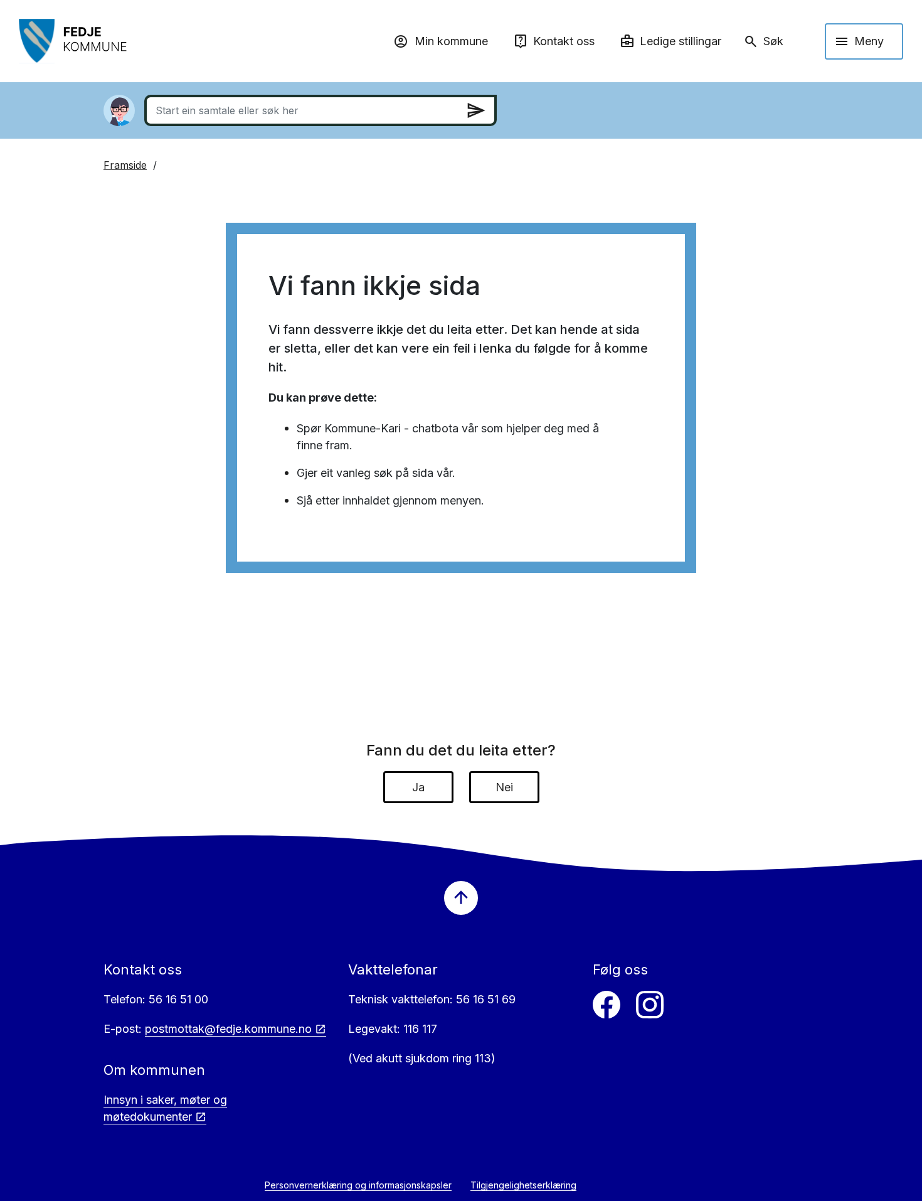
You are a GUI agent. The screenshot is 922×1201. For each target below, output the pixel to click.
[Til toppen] (461, 898)
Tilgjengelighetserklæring (523, 1185)
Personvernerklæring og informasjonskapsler (358, 1185)
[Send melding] (476, 110)
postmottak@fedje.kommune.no (228, 1028)
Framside (125, 165)
